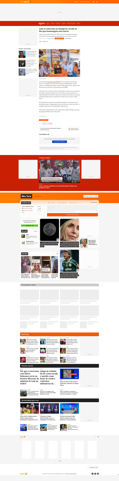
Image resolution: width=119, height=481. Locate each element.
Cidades (21, 414)
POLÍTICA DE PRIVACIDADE (70, 473)
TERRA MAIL (76, 1)
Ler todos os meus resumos (72, 214)
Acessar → (36, 231)
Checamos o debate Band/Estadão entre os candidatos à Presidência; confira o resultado (47, 418)
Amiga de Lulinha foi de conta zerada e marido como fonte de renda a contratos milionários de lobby (49, 377)
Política (44, 123)
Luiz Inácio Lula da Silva (53, 82)
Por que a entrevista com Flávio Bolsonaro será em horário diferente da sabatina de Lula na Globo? (29, 377)
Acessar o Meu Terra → (38, 196)
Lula (66, 85)
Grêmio (47, 356)
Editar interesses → (94, 202)
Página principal (27, 2)
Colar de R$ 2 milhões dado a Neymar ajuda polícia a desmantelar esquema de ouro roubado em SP (29, 418)
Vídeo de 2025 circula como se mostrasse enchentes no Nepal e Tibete (69, 383)
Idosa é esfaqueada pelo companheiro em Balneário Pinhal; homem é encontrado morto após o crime (33, 393)
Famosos (27, 356)
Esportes (49, 424)
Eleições (40, 184)
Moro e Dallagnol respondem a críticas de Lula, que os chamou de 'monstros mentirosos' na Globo (69, 393)
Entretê (27, 347)
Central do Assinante (85, 1)
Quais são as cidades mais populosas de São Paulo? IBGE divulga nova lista (48, 393)
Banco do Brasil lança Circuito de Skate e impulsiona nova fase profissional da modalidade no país (52, 427)
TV (46, 347)
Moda (67, 347)
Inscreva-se (28, 225)
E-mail (93, 1)
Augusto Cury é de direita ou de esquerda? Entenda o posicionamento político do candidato (72, 427)
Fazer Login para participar (59, 141)
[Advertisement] (89, 393)
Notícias (50, 123)
